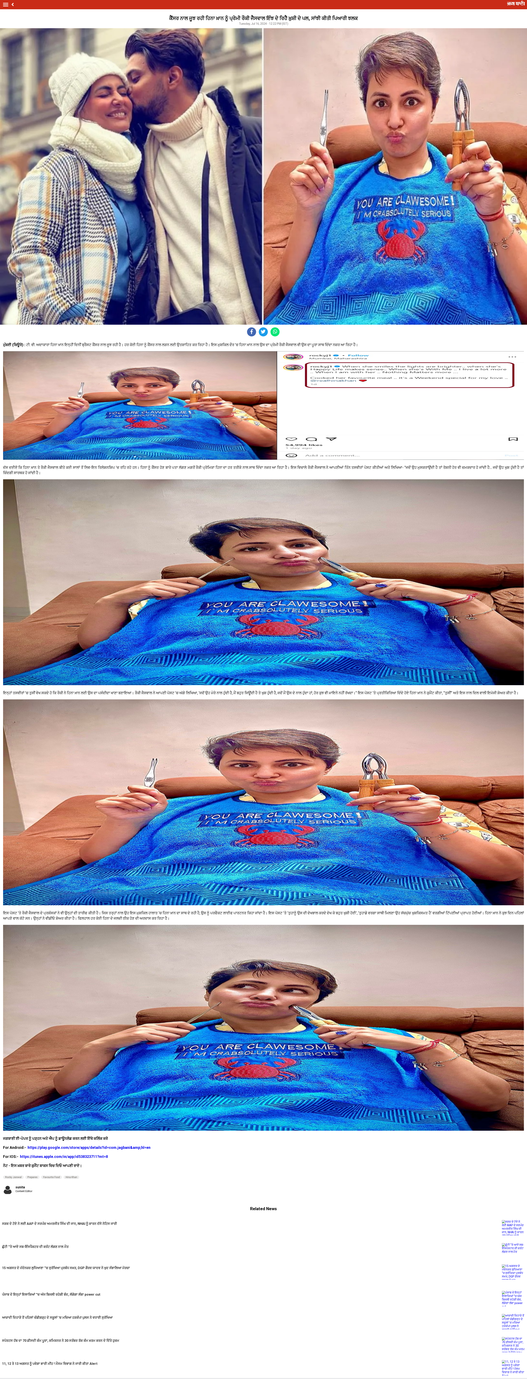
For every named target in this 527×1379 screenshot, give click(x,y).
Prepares (32, 1177)
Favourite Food (51, 1177)
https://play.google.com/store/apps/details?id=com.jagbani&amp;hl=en (89, 1147)
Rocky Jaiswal (13, 1177)
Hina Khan (71, 1177)
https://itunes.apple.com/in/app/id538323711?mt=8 (64, 1156)
